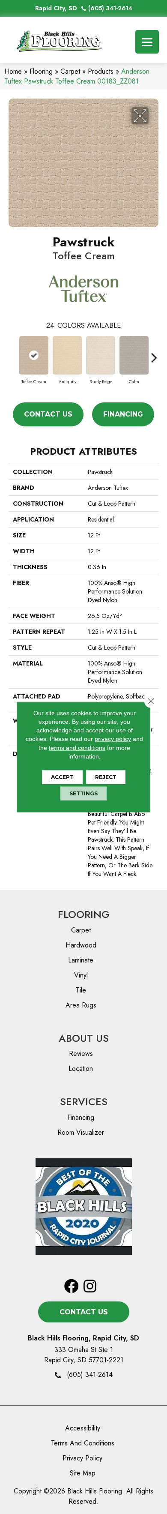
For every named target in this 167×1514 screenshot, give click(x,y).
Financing (123, 414)
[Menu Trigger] (147, 42)
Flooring (41, 71)
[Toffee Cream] (34, 355)
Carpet (70, 71)
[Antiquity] (67, 355)
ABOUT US (84, 1038)
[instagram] (90, 1286)
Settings (83, 793)
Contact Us (48, 414)
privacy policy (113, 738)
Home (13, 71)
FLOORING (84, 914)
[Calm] (134, 355)
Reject (105, 777)
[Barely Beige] (100, 355)
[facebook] (71, 1286)
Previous (12, 353)
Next (154, 353)
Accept (62, 777)
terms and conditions (77, 747)
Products (100, 71)
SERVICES (83, 1101)
